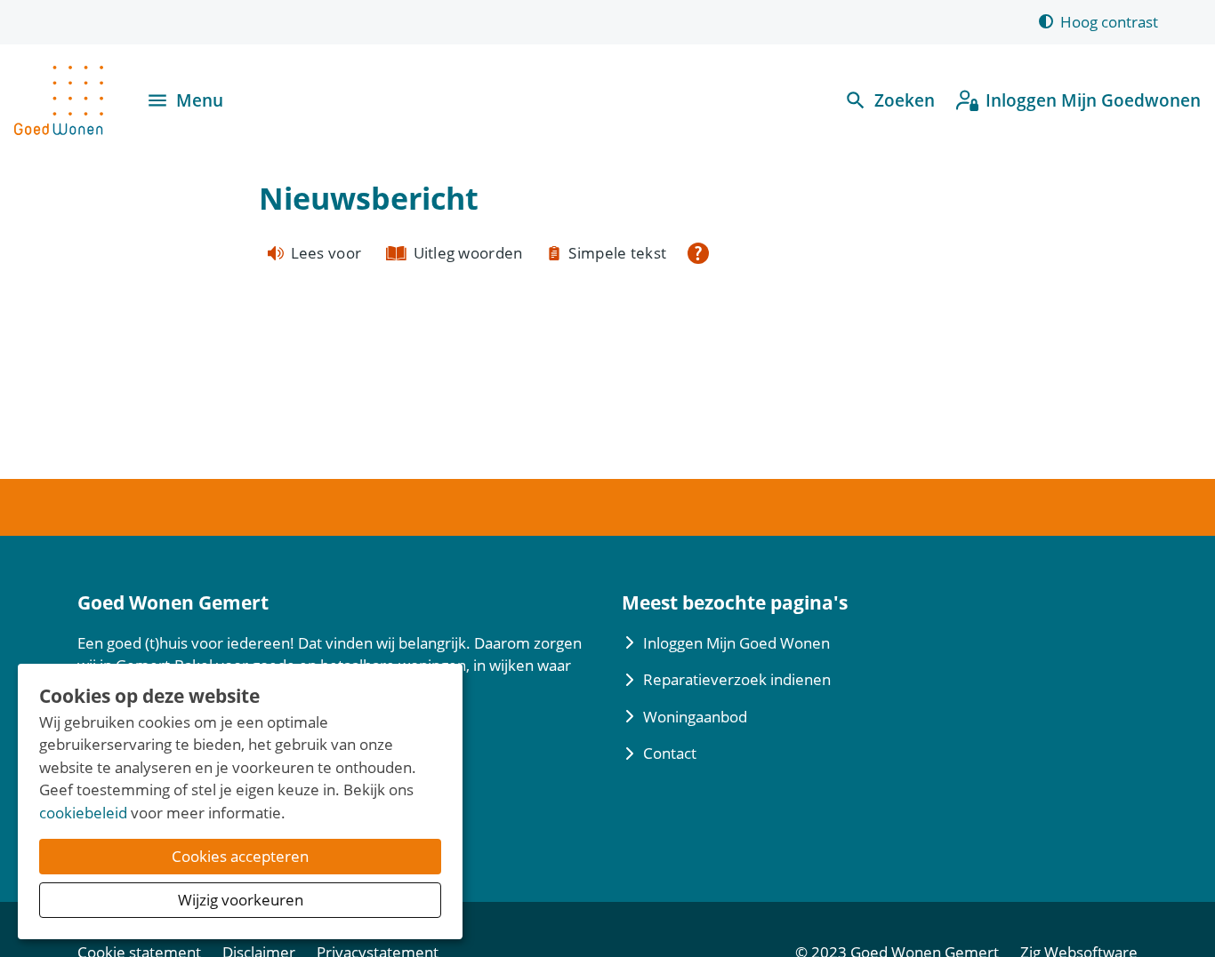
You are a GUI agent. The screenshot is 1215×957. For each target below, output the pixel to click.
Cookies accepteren (240, 856)
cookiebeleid (83, 812)
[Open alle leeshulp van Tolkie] (698, 253)
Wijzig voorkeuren (240, 899)
